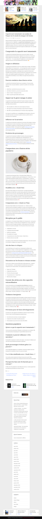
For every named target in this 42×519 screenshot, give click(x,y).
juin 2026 (16, 450)
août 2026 (16, 446)
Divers (15, 502)
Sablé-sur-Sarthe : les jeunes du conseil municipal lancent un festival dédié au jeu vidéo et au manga (21, 511)
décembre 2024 (17, 485)
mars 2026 (16, 457)
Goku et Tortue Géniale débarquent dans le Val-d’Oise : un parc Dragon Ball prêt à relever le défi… (21, 405)
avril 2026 (16, 454)
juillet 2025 (16, 474)
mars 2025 (16, 478)
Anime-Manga (11, 10)
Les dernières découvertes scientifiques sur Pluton (16, 385)
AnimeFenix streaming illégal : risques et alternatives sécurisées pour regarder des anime (12, 511)
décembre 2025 (17, 463)
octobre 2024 (16, 489)
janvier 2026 (16, 461)
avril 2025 (16, 476)
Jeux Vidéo (16, 504)
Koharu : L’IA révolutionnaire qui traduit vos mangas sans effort (23, 8)
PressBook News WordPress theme (28, 517)
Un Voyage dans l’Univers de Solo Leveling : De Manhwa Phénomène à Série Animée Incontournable (33, 511)
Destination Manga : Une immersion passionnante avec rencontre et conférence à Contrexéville (21, 428)
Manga (15, 506)
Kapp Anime (6, 2)
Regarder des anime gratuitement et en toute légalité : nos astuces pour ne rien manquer (11, 8)
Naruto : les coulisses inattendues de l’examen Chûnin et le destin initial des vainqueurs (20, 416)
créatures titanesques (24, 211)
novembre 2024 (17, 487)
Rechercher (16, 392)
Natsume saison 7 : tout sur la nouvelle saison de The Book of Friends (31, 385)
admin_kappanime (17, 38)
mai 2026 (16, 452)
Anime (8, 370)
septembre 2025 (17, 470)
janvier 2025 (16, 482)
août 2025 (16, 472)
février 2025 (16, 480)
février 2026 (16, 459)
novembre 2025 (17, 465)
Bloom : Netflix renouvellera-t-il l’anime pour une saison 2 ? (36, 8)
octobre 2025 (16, 467)
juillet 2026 (16, 448)
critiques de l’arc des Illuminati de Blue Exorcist (21, 252)
